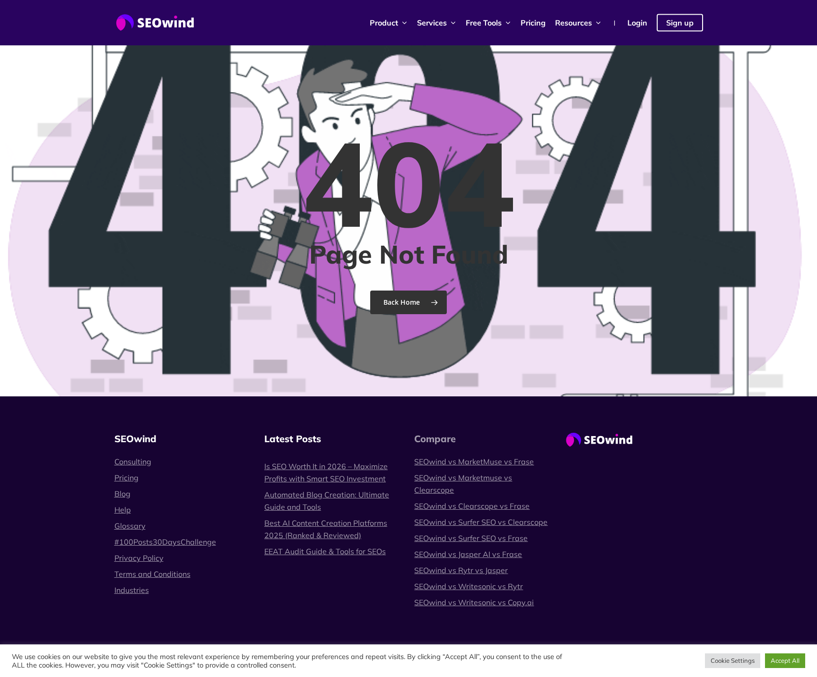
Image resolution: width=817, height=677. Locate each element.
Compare (435, 439)
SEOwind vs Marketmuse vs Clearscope (463, 484)
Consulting (132, 461)
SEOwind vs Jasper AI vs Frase (468, 554)
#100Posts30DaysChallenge (165, 542)
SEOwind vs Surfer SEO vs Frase (471, 538)
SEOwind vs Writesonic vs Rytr (468, 586)
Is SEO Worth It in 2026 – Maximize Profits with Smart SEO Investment (326, 472)
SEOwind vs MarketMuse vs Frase (474, 461)
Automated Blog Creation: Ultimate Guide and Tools (326, 501)
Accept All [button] (785, 660)
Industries (131, 590)
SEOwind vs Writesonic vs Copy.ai (474, 602)
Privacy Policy (139, 558)
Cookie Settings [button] (733, 660)
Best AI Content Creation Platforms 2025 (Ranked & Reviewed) (325, 529)
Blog (122, 493)
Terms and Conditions (152, 574)
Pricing (126, 477)
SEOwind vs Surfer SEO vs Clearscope (481, 522)
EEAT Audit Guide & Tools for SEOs (325, 551)
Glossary (130, 526)
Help (122, 509)
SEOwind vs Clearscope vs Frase (472, 506)
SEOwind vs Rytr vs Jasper (461, 570)
